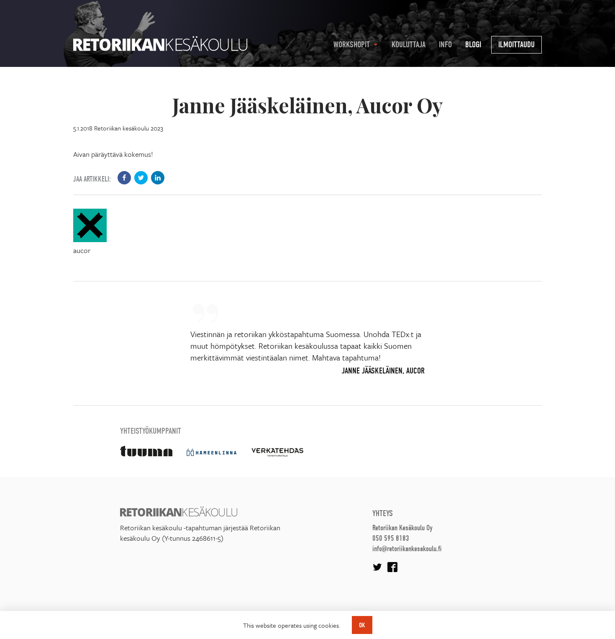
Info (445, 44)
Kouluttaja (408, 44)
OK (362, 625)
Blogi (473, 44)
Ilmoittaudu (516, 44)
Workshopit (351, 44)
